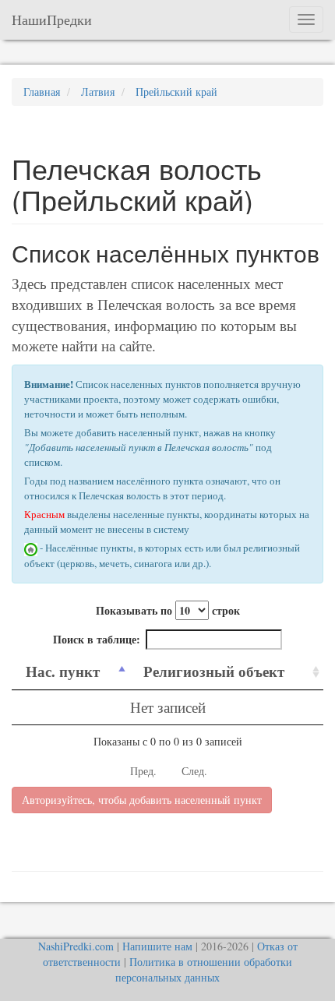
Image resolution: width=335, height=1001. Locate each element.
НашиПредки (52, 19)
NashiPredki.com (76, 946)
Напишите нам (157, 946)
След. (194, 770)
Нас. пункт (63, 671)
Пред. (143, 770)
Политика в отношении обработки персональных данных (203, 969)
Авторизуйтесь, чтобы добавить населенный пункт (142, 799)
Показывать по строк (168, 610)
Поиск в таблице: (96, 639)
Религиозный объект (213, 671)
